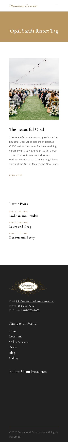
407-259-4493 (31, 310)
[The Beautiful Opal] (34, 89)
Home (13, 331)
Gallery (13, 358)
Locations (15, 336)
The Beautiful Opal (26, 129)
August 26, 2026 (18, 222)
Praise (13, 347)
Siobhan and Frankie (23, 216)
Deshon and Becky (22, 237)
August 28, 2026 (18, 211)
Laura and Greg (20, 227)
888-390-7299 (26, 305)
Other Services (18, 342)
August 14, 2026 (18, 233)
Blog (12, 353)
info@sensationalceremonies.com (35, 301)
